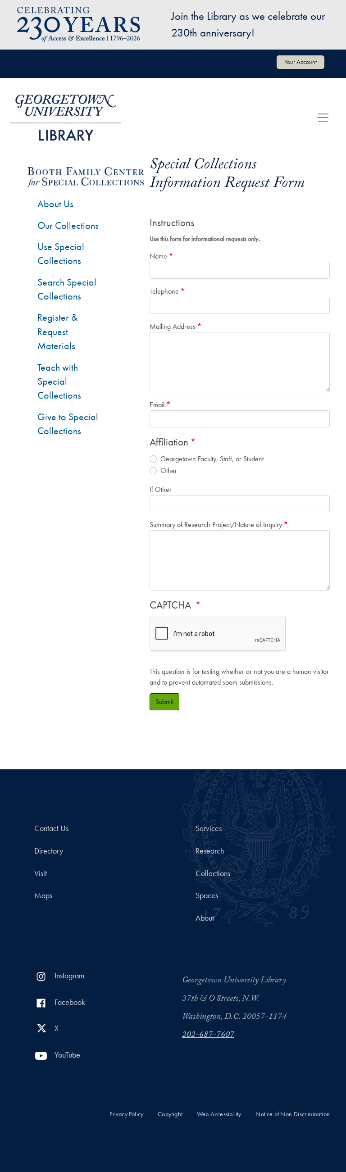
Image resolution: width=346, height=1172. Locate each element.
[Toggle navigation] (323, 118)
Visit (40, 873)
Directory (48, 851)
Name (158, 256)
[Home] (65, 117)
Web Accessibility (219, 1114)
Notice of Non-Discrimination (292, 1114)
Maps (43, 895)
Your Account (300, 62)
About (205, 918)
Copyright (170, 1114)
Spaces (207, 895)
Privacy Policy (126, 1114)
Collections (213, 873)
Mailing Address (173, 326)
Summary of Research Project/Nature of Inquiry (216, 524)
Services (209, 828)
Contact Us (51, 828)
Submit (164, 701)
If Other (161, 489)
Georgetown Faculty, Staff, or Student (212, 458)
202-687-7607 (208, 1035)
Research (210, 851)
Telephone (164, 291)
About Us (55, 203)
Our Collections (68, 225)
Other (168, 470)
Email (157, 404)
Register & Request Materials (57, 331)
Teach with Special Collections (59, 381)
